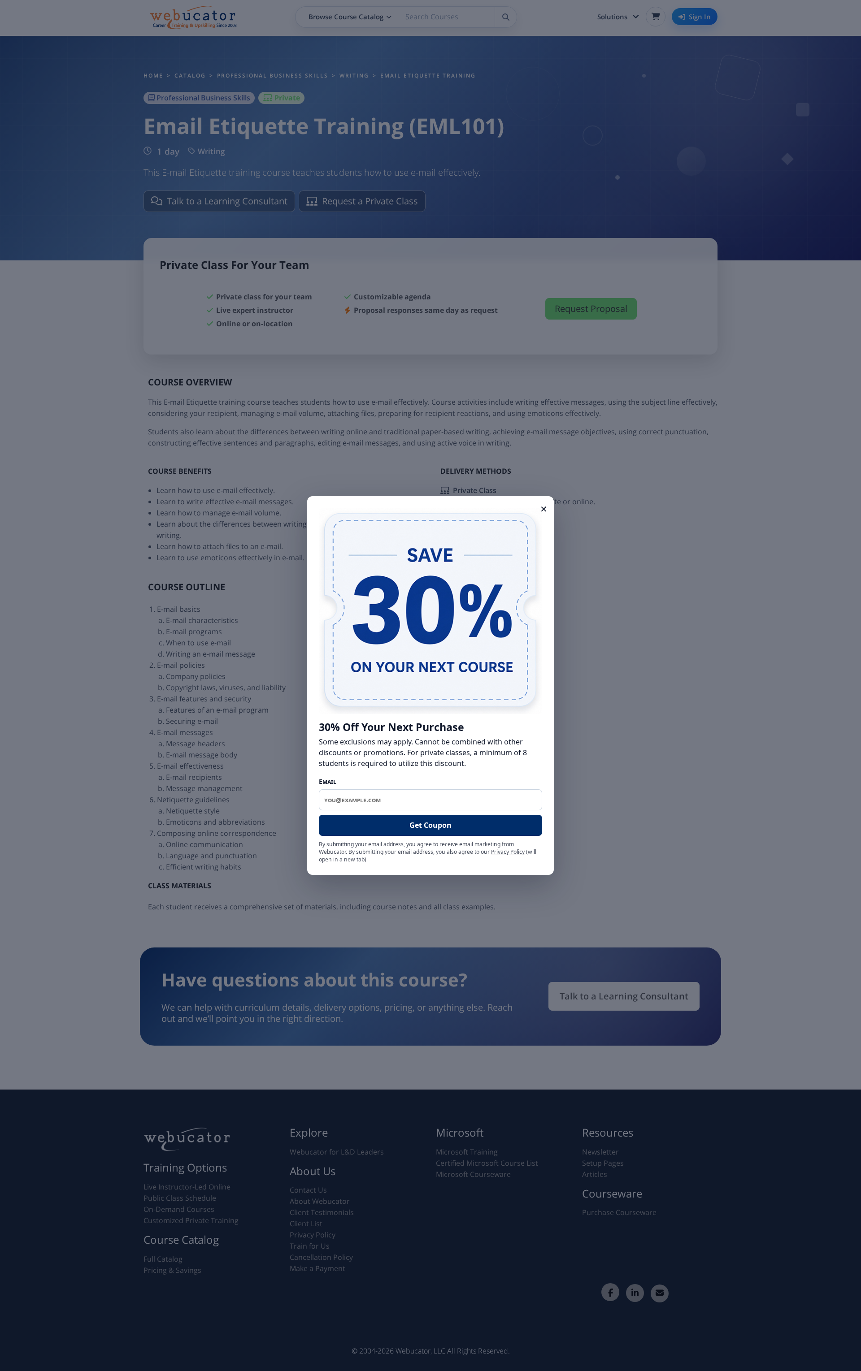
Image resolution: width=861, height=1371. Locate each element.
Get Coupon (430, 825)
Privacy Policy (508, 852)
